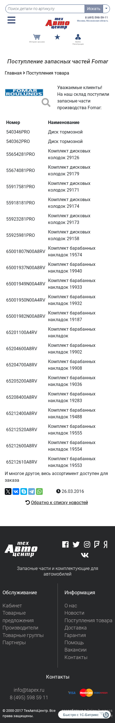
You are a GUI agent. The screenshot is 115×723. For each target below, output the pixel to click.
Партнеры (14, 642)
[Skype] (23, 491)
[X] (8, 491)
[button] (11, 20)
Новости (74, 613)
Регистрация (78, 44)
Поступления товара (47, 73)
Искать (93, 8)
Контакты (76, 657)
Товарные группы (23, 635)
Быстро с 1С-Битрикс (81, 714)
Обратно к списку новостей (59, 502)
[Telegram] (31, 491)
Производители (20, 628)
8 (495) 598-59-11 (96, 17)
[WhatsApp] (39, 491)
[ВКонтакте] (16, 491)
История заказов (37, 42)
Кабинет (12, 606)
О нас (70, 606)
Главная (14, 73)
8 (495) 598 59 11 (29, 697)
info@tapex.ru (29, 690)
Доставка (75, 628)
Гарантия (75, 635)
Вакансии (75, 650)
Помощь (74, 642)
